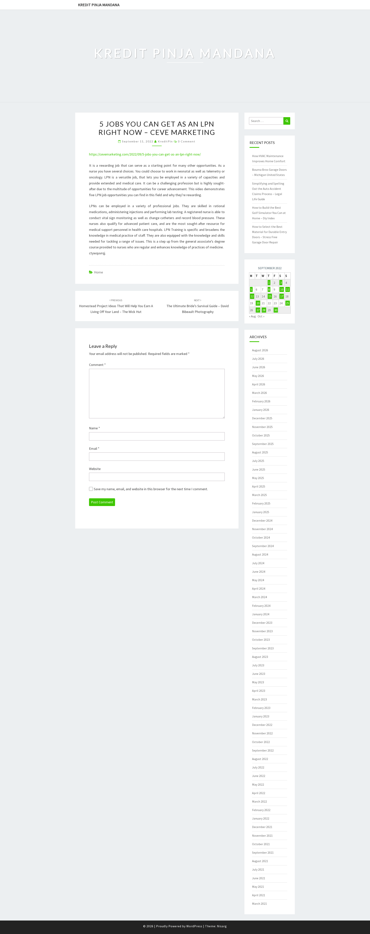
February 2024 (261, 606)
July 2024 (258, 563)
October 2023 (261, 639)
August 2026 (260, 350)
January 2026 (260, 410)
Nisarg (222, 926)
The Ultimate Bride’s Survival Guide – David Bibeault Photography (197, 306)
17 (281, 296)
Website (95, 469)
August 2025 (260, 452)
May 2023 (258, 682)
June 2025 (258, 469)
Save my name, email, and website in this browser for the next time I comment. (151, 489)
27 (258, 310)
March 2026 (259, 393)
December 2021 (262, 827)
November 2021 (262, 835)
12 (252, 296)
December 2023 (262, 623)
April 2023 (258, 691)
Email (94, 448)
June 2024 (258, 571)
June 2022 (258, 776)
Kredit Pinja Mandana (98, 4)
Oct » (261, 316)
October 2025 (261, 435)
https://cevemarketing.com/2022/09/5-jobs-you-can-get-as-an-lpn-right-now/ (145, 154)
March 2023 (259, 699)
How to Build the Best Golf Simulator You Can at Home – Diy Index (269, 213)
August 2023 (260, 657)
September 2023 (263, 648)
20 (258, 303)
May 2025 (258, 478)
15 (269, 296)
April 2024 (258, 588)
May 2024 (258, 580)
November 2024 (262, 529)
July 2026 (258, 359)
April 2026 (258, 384)
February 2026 (261, 401)
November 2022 (262, 733)
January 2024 (260, 614)
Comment (97, 364)
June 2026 (258, 367)
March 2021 (259, 903)
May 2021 (258, 887)
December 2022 (262, 725)
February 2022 (261, 810)
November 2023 (262, 631)
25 (287, 303)
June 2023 (258, 674)
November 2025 (262, 427)
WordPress (194, 926)
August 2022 (260, 759)
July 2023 (258, 665)
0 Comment (186, 141)
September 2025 (263, 444)
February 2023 (261, 708)
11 (287, 289)
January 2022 (260, 818)
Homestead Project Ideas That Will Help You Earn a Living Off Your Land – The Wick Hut (116, 306)
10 (281, 289)
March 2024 (259, 597)
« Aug (252, 316)
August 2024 (260, 554)
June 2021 (258, 878)
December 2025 (262, 418)
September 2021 (263, 852)
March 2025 (259, 495)
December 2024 (262, 520)
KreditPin (165, 141)
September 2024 (263, 546)
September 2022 (263, 750)
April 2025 (258, 486)
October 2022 (261, 742)
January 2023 (260, 716)
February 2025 (261, 503)
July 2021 (258, 869)
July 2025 (258, 461)
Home (98, 272)
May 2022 (258, 784)
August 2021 (260, 861)
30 (275, 310)
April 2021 (258, 895)
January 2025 (260, 512)
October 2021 (261, 844)
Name (94, 428)
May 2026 (258, 376)
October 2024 (261, 537)
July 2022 (258, 767)
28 (263, 310)
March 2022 (259, 801)
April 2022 (258, 793)
